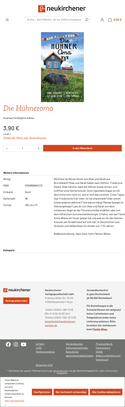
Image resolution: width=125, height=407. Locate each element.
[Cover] (62, 67)
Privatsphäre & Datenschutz (104, 345)
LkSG (39, 347)
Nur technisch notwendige (71, 391)
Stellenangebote (45, 351)
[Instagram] (17, 344)
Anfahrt (40, 343)
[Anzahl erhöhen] (38, 148)
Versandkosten (74, 343)
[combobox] (54, 19)
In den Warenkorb (82, 148)
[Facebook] (10, 344)
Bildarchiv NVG (44, 365)
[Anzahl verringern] (6, 148)
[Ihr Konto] (102, 19)
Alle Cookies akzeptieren (106, 391)
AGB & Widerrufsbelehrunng (107, 353)
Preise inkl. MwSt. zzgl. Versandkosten (24, 137)
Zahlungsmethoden (77, 347)
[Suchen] (86, 19)
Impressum (102, 359)
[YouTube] (25, 344)
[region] (62, 67)
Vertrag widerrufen (16, 300)
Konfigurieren (42, 391)
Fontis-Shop (100, 329)
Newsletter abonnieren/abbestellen (77, 353)
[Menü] (7, 19)
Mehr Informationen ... (14, 402)
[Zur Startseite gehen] (62, 8)
